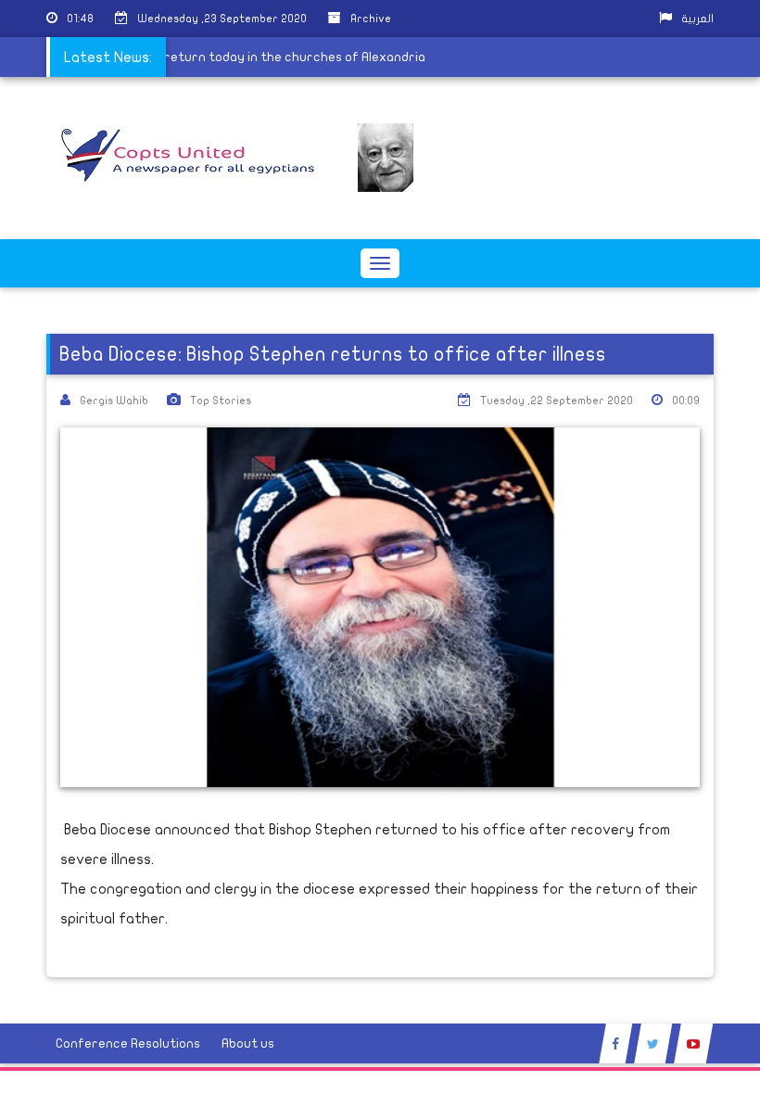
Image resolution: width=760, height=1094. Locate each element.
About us (248, 1043)
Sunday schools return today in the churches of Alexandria (246, 57)
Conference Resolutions (128, 1043)
